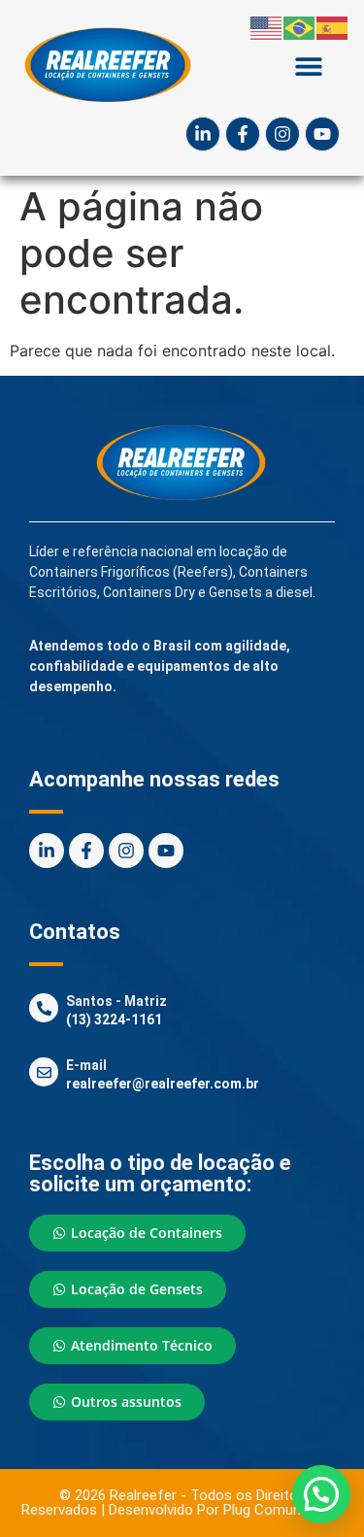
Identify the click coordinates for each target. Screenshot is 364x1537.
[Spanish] (332, 26)
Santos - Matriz (116, 1001)
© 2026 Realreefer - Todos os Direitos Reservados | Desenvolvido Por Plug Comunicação (182, 1503)
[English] (266, 26)
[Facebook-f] (242, 134)
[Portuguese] (299, 26)
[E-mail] (43, 1071)
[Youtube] (322, 134)
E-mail (86, 1065)
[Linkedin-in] (202, 134)
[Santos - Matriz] (43, 1007)
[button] (308, 65)
